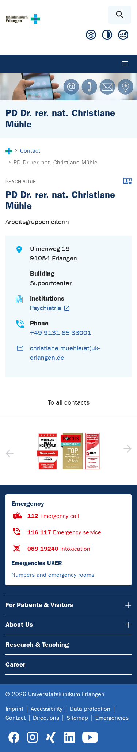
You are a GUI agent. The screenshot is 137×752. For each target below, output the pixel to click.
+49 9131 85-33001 (60, 333)
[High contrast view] (107, 36)
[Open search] (119, 15)
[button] (127, 451)
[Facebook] (14, 737)
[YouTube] (90, 737)
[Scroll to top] (125, 740)
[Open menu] (125, 64)
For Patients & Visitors (39, 605)
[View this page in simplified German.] (91, 37)
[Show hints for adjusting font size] (123, 36)
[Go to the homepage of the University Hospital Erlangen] (23, 19)
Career (15, 664)
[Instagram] (32, 737)
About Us (19, 625)
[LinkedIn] (69, 737)
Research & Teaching (37, 645)
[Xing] (50, 737)
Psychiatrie (20, 182)
